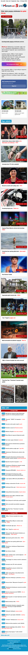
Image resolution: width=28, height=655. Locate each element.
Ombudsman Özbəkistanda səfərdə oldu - (13, 453)
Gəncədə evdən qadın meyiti (12, 424)
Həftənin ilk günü (12, 431)
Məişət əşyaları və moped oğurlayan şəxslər (14, 597)
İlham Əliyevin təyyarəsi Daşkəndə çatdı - (13, 436)
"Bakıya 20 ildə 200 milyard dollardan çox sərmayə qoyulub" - (13, 533)
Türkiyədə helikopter (12, 611)
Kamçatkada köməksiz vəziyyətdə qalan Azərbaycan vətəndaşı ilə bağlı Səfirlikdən (13, 606)
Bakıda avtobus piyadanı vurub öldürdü (13, 623)
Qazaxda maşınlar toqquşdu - (12, 461)
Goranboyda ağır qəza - (12, 525)
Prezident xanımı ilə (12, 427)
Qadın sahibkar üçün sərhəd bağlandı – (14, 555)
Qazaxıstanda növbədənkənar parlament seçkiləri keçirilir (13, 444)
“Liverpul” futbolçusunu (12, 619)
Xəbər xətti (8, 1)
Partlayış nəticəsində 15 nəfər (13, 483)
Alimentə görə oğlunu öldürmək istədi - (13, 496)
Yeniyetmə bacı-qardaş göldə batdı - (13, 542)
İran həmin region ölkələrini (12, 439)
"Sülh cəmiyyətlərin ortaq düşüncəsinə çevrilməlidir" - (13, 573)
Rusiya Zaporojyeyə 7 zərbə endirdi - (12, 632)
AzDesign (11, 648)
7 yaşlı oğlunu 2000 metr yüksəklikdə (13, 479)
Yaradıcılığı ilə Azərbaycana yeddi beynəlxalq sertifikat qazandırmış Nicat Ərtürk (12, 474)
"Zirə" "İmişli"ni (10, 529)
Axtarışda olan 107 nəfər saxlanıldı (12, 564)
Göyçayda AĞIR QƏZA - (13, 470)
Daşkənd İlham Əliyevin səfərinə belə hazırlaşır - (12, 521)
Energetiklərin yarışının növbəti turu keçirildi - (12, 568)
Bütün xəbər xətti (5, 635)
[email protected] (17, 643)
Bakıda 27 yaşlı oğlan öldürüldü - (13, 615)
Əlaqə (18, 1)
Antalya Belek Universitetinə (14, 491)
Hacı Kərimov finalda (8, 551)
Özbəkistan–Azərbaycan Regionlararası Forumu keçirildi (13, 547)
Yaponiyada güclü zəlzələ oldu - (13, 537)
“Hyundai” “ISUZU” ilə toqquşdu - (13, 420)
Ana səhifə (3, 1)
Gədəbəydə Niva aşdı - (14, 488)
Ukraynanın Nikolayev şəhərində (13, 578)
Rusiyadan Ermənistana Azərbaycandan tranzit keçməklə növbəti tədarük (14, 457)
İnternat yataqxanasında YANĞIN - (13, 592)
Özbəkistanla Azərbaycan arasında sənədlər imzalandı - (14, 588)
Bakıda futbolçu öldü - (10, 601)
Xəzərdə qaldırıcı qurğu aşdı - (13, 448)
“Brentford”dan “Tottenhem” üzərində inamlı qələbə (12, 509)
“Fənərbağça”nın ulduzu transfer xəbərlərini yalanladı (14, 560)
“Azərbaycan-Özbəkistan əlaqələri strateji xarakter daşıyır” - (13, 466)
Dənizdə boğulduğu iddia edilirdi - (13, 627)
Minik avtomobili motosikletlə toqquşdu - (13, 504)
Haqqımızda (13, 1)
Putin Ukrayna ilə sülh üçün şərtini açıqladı (14, 500)
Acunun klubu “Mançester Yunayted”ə (14, 583)
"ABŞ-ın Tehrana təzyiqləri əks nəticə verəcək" (12, 516)
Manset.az (4, 47)
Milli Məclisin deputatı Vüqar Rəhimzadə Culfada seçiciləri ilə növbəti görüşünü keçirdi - (13, 414)
